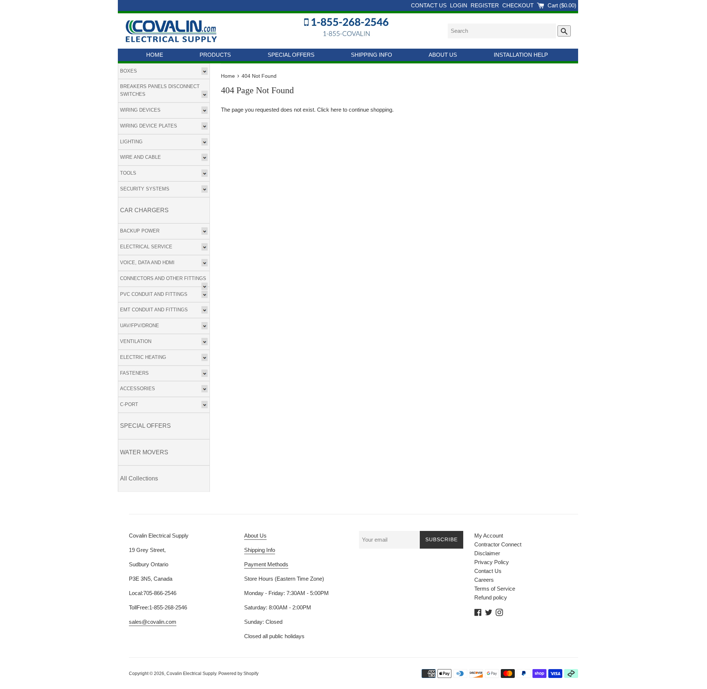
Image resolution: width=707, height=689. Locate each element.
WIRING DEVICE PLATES (148, 126)
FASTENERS (134, 373)
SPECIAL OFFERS (291, 55)
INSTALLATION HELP (521, 55)
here (336, 109)
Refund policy (490, 597)
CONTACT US (429, 5)
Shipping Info (259, 550)
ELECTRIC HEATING (143, 357)
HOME (154, 55)
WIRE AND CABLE (140, 157)
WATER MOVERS (144, 452)
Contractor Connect (497, 544)
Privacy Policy (491, 562)
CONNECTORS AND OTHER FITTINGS (163, 278)
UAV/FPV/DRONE (139, 325)
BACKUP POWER (139, 231)
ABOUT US (443, 55)
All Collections (139, 478)
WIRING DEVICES (140, 110)
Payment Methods (266, 564)
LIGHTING (131, 141)
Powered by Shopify (238, 673)
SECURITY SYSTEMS (144, 189)
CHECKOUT (518, 5)
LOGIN (459, 5)
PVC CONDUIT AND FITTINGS (153, 294)
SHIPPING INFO (371, 55)
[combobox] (502, 31)
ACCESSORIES (137, 388)
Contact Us (488, 571)
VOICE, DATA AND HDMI (147, 262)
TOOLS (128, 173)
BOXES (128, 71)
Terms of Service (494, 588)
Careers (484, 580)
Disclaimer (487, 553)
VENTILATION (135, 341)
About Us (255, 535)
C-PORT (129, 404)
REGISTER (485, 5)
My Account (488, 535)
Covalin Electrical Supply (191, 673)
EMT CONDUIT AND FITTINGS (154, 309)
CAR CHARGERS (144, 210)
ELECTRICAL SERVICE (146, 246)
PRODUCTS (215, 55)
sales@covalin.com (152, 622)
